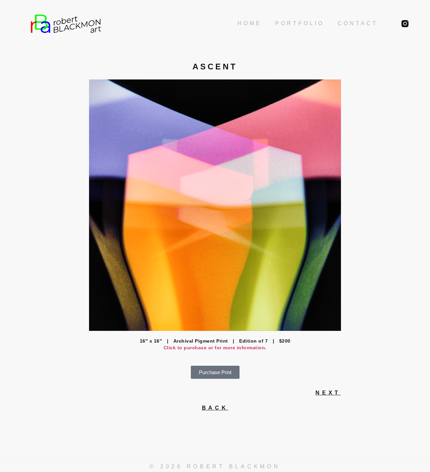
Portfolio (299, 23)
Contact (358, 23)
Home (250, 23)
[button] (215, 372)
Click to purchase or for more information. (215, 347)
